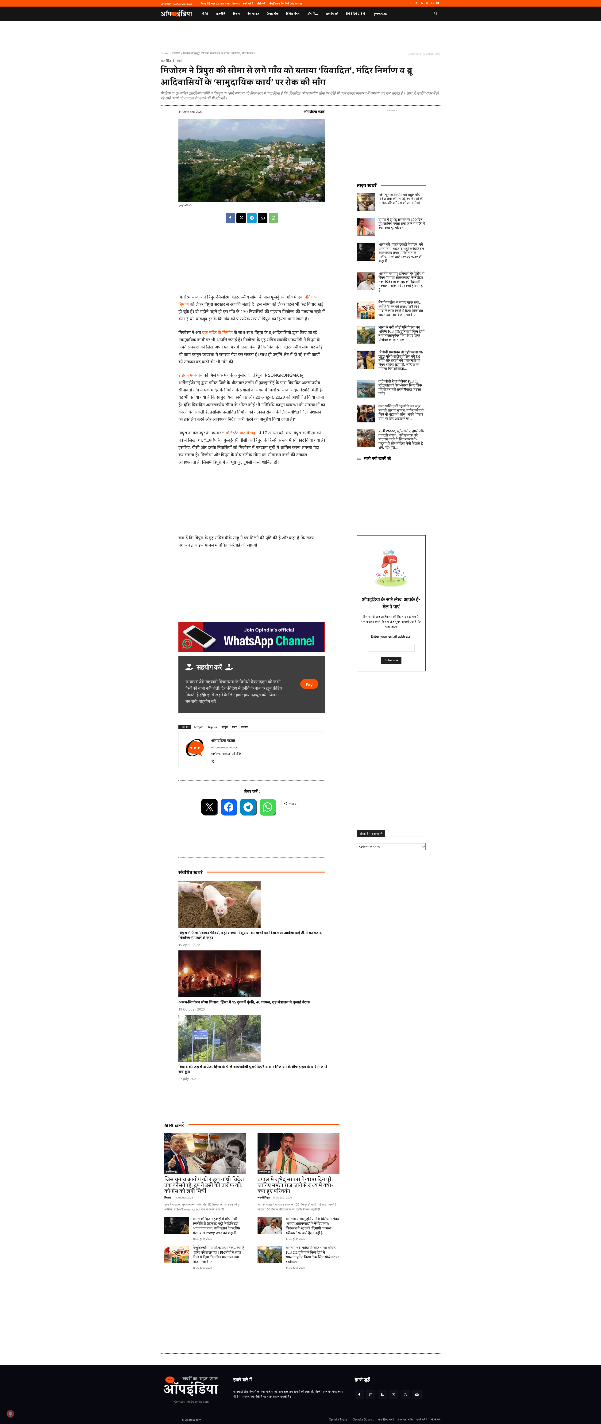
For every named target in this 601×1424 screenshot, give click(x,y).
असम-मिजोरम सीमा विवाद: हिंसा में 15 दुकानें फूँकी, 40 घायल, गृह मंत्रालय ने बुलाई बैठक (244, 1002)
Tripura (212, 727)
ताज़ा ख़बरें (367, 185)
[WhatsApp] (432, 3)
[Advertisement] (278, 1309)
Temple (198, 727)
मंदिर (234, 727)
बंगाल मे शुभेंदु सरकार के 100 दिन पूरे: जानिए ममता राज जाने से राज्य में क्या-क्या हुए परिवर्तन (295, 1185)
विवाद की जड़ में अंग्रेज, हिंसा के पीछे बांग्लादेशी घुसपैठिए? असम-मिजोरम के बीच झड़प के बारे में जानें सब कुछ (252, 1069)
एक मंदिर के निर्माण (217, 332)
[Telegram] (252, 218)
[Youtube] (437, 3)
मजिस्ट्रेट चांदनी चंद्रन (242, 433)
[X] (427, 3)
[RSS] (421, 3)
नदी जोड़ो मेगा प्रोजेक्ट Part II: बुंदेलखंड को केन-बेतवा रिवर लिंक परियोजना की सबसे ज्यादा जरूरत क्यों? (400, 387)
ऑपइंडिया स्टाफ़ (314, 111)
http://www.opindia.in (224, 747)
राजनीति (176, 53)
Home (165, 53)
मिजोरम (244, 727)
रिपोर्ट (179, 60)
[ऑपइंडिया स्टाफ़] (195, 750)
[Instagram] (416, 3)
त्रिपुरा (224, 727)
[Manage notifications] (10, 1413)
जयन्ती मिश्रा (264, 1197)
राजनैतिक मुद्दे (171, 1171)
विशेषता (167, 1197)
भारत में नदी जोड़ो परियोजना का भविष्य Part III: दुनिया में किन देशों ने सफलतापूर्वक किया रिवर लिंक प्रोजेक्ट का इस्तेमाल (312, 1255)
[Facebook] (411, 3)
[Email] (262, 218)
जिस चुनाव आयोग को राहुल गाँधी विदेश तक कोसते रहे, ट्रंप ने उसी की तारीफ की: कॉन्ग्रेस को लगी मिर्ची (204, 1185)
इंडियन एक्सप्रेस (190, 375)
